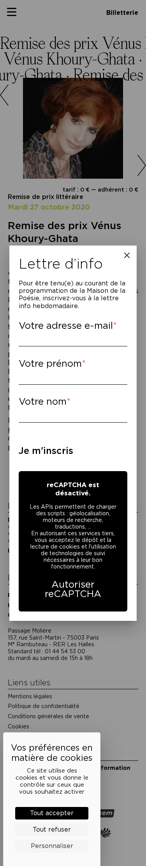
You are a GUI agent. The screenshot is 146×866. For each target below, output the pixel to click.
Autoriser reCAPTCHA (73, 589)
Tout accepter (52, 813)
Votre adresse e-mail (66, 325)
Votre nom (43, 401)
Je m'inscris (46, 450)
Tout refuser (52, 829)
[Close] (127, 255)
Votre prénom (50, 363)
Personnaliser (52, 846)
